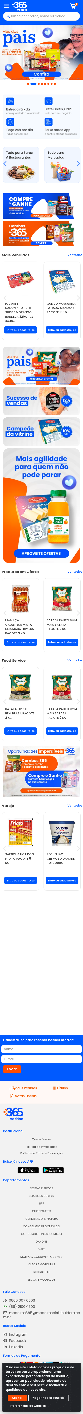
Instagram (18, 1334)
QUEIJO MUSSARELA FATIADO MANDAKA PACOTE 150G (61, 308)
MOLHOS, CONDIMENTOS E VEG (41, 1257)
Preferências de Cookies (28, 1406)
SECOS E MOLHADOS (42, 1280)
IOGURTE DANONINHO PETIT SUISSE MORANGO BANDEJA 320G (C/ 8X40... (19, 312)
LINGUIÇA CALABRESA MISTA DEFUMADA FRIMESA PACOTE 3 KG (19, 626)
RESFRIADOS (41, 1272)
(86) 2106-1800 (21, 1307)
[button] (28, 84)
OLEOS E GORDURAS (41, 1264)
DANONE (41, 1242)
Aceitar (17, 1398)
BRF (41, 1203)
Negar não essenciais (48, 1398)
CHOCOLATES (41, 1211)
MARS (41, 1249)
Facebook (17, 1341)
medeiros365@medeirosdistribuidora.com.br (41, 1315)
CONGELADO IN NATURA (41, 1219)
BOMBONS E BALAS (41, 1196)
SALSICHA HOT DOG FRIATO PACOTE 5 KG (19, 858)
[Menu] (6, 6)
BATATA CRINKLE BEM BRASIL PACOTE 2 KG (19, 713)
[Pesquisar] (7, 16)
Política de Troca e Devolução (41, 1153)
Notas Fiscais (26, 1096)
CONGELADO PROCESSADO (41, 1226)
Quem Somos (41, 1139)
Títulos (62, 1088)
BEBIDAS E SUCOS (41, 1188)
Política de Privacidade (41, 1147)
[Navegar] (7, 54)
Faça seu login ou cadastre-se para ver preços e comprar (21, 333)
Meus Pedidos (26, 1088)
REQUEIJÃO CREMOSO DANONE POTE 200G (61, 858)
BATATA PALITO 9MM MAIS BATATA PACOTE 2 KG (62, 624)
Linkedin (15, 1347)
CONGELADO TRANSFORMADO (41, 1234)
